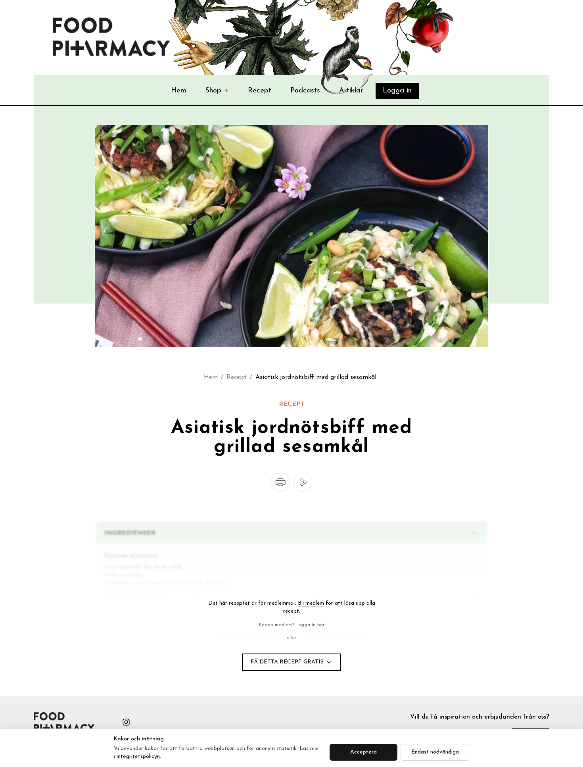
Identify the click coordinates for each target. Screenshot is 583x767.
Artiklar (351, 90)
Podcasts (305, 90)
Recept (259, 90)
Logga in (397, 90)
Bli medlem (311, 603)
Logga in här (309, 625)
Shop (217, 90)
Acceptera (363, 752)
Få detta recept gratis (287, 662)
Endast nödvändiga (435, 752)
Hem (178, 90)
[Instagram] (126, 722)
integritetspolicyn (138, 756)
